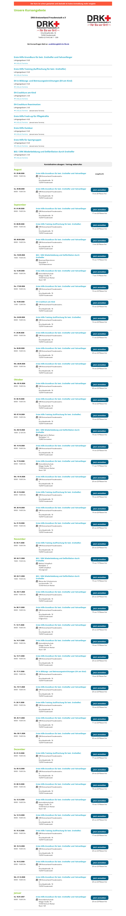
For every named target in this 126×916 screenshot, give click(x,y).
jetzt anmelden (99, 190)
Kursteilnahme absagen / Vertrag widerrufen (63, 164)
